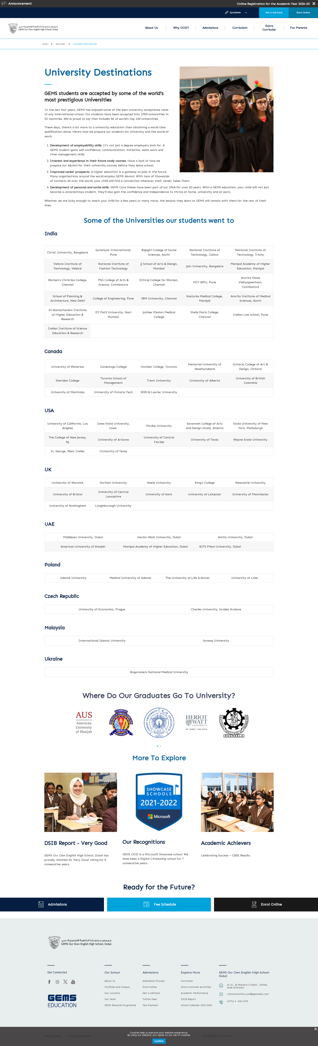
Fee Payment (150, 1005)
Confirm (159, 1041)
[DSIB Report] (80, 802)
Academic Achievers (226, 843)
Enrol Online (303, 12)
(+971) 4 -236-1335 (237, 1001)
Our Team (110, 999)
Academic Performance (194, 993)
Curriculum (239, 27)
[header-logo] (33, 28)
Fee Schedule (165, 904)
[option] (84, 723)
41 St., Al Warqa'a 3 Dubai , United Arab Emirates (247, 986)
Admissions (210, 27)
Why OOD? (181, 27)
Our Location (112, 993)
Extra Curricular (269, 27)
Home (45, 44)
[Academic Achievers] (237, 802)
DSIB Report (188, 999)
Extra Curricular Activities (196, 987)
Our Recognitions (144, 842)
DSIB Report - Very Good (75, 843)
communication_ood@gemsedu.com (248, 994)
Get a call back (273, 12)
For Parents (298, 27)
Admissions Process (154, 981)
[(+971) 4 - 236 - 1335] (221, 1004)
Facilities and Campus (117, 987)
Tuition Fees (150, 999)
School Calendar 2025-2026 (196, 1005)
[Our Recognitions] (159, 802)
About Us (151, 27)
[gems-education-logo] (62, 1001)
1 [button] (157, 746)
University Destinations (85, 44)
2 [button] (160, 746)
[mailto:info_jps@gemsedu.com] (221, 996)
